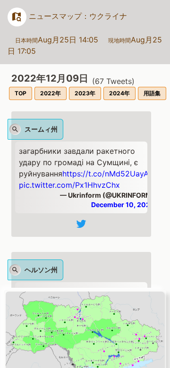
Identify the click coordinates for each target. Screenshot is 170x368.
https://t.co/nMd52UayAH (108, 173)
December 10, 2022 (122, 205)
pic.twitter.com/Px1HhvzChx (69, 185)
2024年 (119, 93)
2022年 (50, 93)
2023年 (85, 93)
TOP (20, 93)
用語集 (152, 93)
